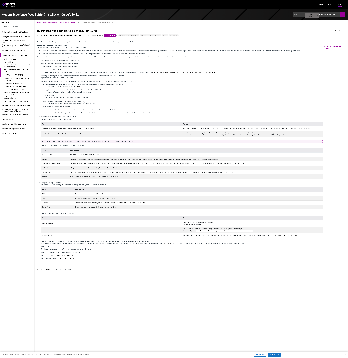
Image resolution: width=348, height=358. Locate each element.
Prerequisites (8, 62)
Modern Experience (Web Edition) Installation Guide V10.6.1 (60, 22)
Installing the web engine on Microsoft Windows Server (17, 66)
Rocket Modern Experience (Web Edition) (15, 32)
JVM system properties (9, 133)
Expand (6, 26)
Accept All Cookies (274, 354)
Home (39, 22)
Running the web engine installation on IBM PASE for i (16, 75)
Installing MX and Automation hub (13, 51)
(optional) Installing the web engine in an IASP (17, 79)
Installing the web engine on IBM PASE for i (16, 70)
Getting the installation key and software (16, 37)
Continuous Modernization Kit (129, 35)
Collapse (15, 26)
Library (320, 5)
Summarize (111, 35)
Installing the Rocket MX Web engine (15, 55)
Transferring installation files (15, 86)
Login (340, 5)
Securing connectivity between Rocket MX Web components (16, 46)
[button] (317, 15)
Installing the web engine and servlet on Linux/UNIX (16, 93)
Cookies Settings (260, 354)
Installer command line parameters (14, 124)
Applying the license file (13, 83)
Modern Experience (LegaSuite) (151, 35)
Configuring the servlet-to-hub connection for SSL (14, 98)
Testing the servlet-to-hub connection (16, 102)
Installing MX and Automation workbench (16, 105)
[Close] (345, 355)
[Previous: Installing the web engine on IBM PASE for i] (329, 30)
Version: (39, 35)
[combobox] (320, 14)
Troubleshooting (7, 119)
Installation (174, 35)
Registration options (11, 59)
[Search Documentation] (342, 14)
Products (297, 15)
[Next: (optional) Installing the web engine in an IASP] (332, 30)
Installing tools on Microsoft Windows (15, 115)
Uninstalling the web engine (15, 89)
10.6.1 (165, 35)
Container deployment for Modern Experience (13, 41)
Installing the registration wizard (13, 129)
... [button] (79, 22)
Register (331, 5)
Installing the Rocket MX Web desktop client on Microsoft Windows (15, 110)
